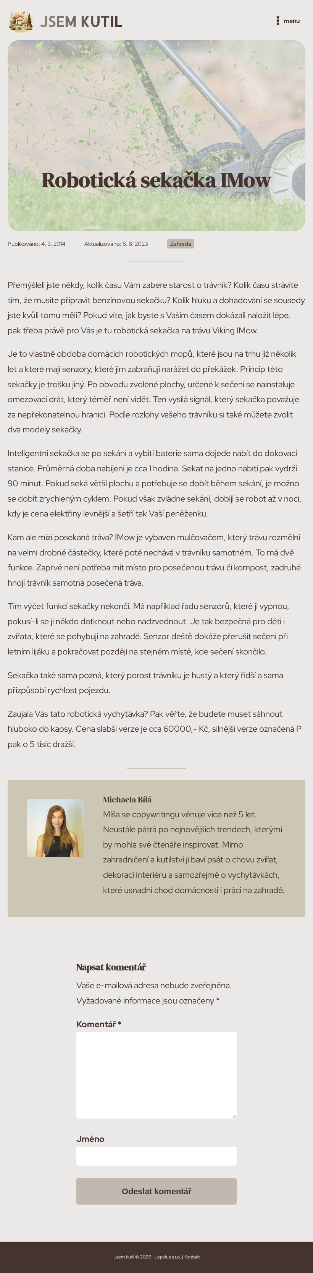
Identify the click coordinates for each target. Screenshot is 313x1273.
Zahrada (180, 244)
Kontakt (192, 1257)
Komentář (98, 1024)
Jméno (90, 1139)
